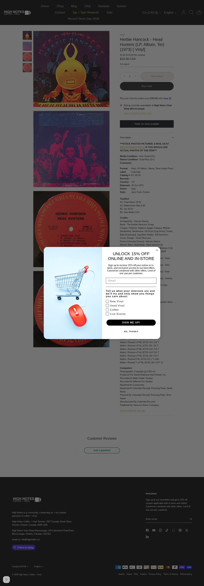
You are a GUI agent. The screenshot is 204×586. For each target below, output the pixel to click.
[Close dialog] (157, 250)
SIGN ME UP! (131, 322)
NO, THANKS (131, 332)
